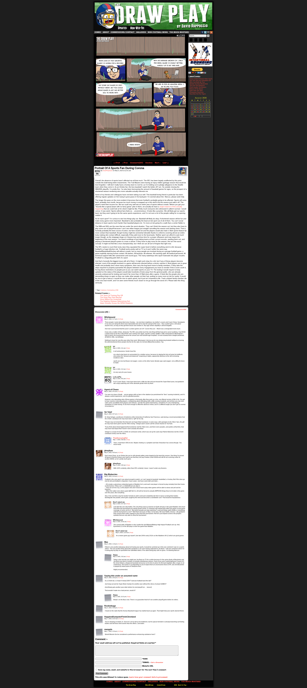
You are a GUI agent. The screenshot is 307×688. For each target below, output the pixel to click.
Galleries (141, 32)
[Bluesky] (191, 41)
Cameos (103, 290)
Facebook (202, 32)
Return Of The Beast (196, 89)
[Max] (99, 545)
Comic (98, 32)
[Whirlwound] (99, 320)
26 (197, 112)
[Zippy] (108, 558)
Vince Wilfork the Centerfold (110, 299)
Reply (121, 319)
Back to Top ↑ (182, 685)
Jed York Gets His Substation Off (200, 80)
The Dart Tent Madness (197, 85)
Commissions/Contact (122, 32)
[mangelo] (99, 632)
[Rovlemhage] (99, 609)
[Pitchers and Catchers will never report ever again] (141, 159)
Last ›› (166, 163)
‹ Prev (125, 163)
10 (192, 107)
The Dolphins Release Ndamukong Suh (115, 301)
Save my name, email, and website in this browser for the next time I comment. (132, 670)
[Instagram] (205, 41)
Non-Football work (158, 32)
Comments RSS (181, 310)
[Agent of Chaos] (99, 392)
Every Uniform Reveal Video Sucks (201, 79)
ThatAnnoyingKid (120, 438)
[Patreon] (195, 41)
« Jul (195, 116)
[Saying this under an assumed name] (99, 578)
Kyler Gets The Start (196, 90)
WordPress (149, 685)
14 (203, 107)
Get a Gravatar (157, 662)
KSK (116, 290)
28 (203, 112)
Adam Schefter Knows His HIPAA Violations (116, 303)
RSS (211, 32)
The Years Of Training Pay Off (111, 295)
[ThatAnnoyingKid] (108, 444)
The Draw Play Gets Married (111, 297)
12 (197, 107)
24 (192, 112)
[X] (200, 41)
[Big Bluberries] (99, 477)
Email (208, 32)
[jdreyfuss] (99, 453)
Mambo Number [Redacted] (199, 84)
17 (192, 109)
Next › (157, 163)
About (106, 32)
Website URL (147, 666)
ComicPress (161, 685)
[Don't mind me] (108, 505)
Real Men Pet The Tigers (198, 94)
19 (197, 109)
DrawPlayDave (107, 170)
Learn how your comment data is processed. (148, 677)
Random (148, 163)
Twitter (205, 32)
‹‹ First (116, 163)
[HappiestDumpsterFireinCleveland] (99, 619)
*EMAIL (152, 662)
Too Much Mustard (179, 32)
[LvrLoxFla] (108, 380)
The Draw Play (154, 16)
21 (203, 109)
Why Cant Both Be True (197, 82)
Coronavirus (111, 290)
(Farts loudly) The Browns (198, 87)
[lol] (108, 349)
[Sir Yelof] (99, 415)
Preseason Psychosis (197, 92)
